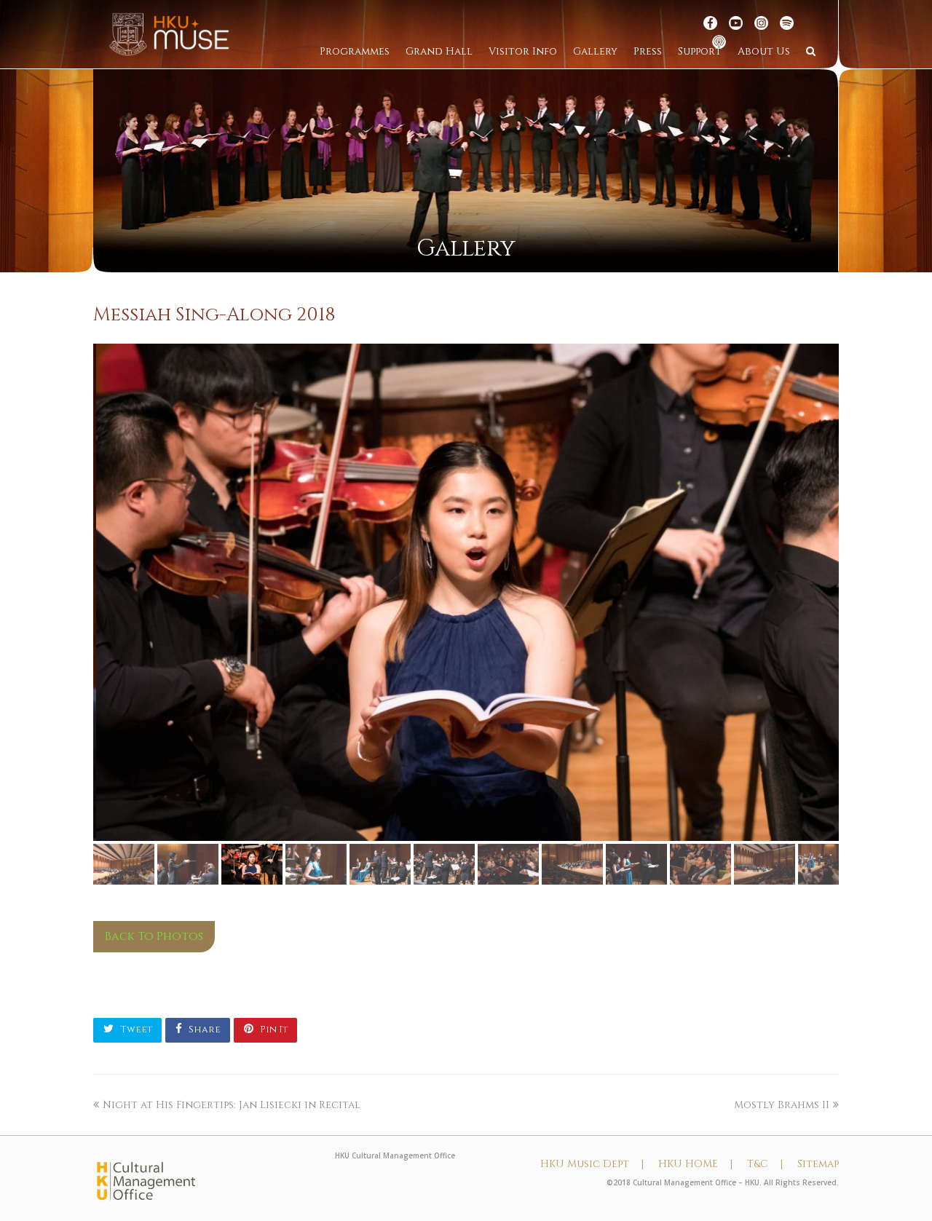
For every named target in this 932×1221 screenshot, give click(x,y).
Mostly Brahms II (781, 1105)
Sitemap (818, 1164)
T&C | (765, 1164)
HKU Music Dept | (592, 1164)
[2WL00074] (466, 592)
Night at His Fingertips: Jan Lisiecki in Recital (231, 1105)
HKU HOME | (695, 1164)
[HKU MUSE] (169, 34)
